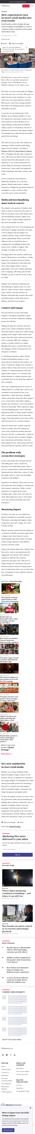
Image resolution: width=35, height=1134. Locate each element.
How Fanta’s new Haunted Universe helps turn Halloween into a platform (18, 970)
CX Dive (19, 1085)
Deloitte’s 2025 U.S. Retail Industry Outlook (16, 151)
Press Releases (6, 1084)
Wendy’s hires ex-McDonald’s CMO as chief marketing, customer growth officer (19, 949)
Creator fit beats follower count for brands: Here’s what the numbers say (17, 980)
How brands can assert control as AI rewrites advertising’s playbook (17, 929)
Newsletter (4, 1075)
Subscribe (26, 6)
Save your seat (8, 1130)
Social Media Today (22, 1091)
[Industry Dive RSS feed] (15, 1055)
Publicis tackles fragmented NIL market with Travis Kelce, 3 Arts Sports (19, 960)
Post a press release (14, 1039)
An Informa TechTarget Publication (17, 2)
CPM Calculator (6, 1092)
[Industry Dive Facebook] (7, 1055)
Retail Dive (19, 1088)
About (3, 1066)
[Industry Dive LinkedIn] (3, 1055)
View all (4, 1039)
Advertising (20, 1068)
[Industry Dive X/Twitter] (11, 1055)
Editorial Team (6, 1069)
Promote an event (22, 1074)
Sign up (17, 854)
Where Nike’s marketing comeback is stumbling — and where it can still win (16, 893)
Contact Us (5, 1072)
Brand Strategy (15, 827)
